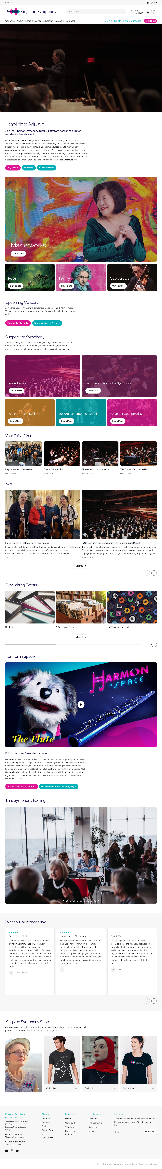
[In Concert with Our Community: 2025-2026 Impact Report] (119, 514)
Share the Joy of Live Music (95, 469)
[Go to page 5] (81, 901)
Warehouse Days (65, 627)
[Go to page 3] (74, 901)
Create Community (53, 469)
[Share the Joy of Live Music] (100, 453)
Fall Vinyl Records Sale (118, 627)
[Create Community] (62, 453)
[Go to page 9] (95, 901)
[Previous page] (63, 901)
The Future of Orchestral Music (135, 469)
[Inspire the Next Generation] (23, 453)
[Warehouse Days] (81, 607)
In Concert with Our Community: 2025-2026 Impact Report (111, 543)
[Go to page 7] (88, 901)
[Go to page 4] (77, 901)
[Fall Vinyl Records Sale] (132, 607)
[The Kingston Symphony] (31, 12)
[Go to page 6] (84, 901)
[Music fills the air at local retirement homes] (42, 514)
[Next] (154, 573)
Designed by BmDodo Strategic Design (141, 1164)
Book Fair (10, 627)
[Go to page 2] (70, 901)
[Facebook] (148, 3)
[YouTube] (156, 3)
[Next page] (98, 901)
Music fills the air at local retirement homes (27, 543)
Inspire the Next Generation (19, 469)
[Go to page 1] (67, 901)
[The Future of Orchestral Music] (138, 453)
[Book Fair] (30, 607)
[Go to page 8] (91, 901)
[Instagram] (152, 3)
